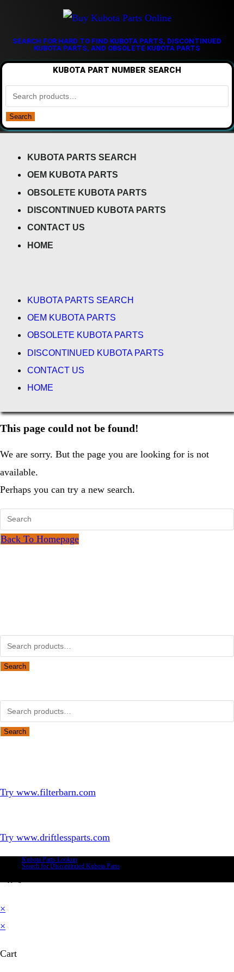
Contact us (56, 227)
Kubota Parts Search (82, 157)
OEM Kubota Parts (72, 174)
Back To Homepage (40, 539)
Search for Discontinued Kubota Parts (71, 866)
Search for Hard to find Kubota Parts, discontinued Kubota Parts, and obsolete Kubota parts (117, 44)
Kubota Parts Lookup (49, 859)
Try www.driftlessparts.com (55, 837)
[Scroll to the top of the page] (4, 891)
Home (40, 245)
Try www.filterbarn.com (48, 792)
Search (20, 116)
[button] (117, 272)
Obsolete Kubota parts (87, 192)
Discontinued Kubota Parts (96, 210)
